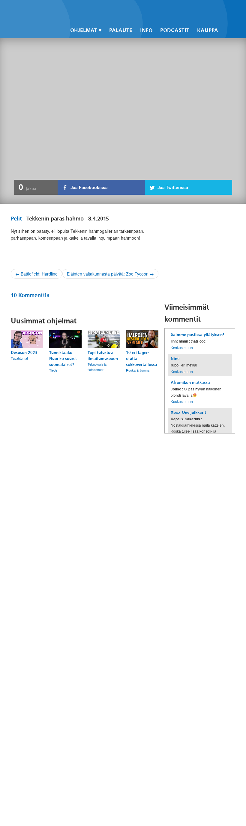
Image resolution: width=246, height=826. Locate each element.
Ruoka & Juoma (137, 370)
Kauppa (207, 30)
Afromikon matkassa (190, 382)
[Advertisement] (205, 253)
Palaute (120, 30)
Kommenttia (30, 295)
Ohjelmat (83, 30)
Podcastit (174, 30)
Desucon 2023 (24, 352)
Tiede (53, 370)
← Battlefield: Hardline (36, 274)
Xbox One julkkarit (188, 412)
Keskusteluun (182, 347)
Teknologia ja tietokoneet (97, 367)
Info (146, 30)
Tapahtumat (19, 358)
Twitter (180, 9)
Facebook (169, 9)
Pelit (16, 218)
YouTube (190, 9)
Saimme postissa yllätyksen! (197, 334)
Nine (175, 358)
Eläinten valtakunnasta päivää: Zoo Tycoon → (110, 274)
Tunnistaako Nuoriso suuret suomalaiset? (63, 358)
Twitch (200, 9)
